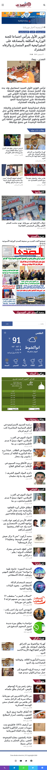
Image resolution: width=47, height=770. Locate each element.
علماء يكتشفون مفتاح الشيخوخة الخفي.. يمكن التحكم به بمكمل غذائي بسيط (17, 740)
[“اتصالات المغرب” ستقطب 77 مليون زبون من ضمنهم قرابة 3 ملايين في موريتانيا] (39, 600)
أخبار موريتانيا (29, 27)
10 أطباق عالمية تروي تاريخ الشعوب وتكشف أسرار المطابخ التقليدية (17, 714)
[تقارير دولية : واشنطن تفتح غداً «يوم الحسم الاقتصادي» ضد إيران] (34, 170)
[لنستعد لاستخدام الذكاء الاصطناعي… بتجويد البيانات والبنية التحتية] (39, 587)
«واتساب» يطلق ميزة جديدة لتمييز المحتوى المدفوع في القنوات (19, 626)
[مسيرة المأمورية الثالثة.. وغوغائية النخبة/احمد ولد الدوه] (8, 662)
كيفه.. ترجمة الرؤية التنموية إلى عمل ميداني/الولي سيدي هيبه (31, 671)
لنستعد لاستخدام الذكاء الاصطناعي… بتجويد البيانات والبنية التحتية (19, 585)
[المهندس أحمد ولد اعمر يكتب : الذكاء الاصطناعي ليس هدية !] (39, 614)
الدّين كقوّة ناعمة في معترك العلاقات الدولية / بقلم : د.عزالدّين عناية (19, 552)
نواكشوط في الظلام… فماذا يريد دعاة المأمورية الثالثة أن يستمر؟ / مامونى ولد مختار (17, 453)
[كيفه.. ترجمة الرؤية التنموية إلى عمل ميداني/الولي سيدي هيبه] (8, 672)
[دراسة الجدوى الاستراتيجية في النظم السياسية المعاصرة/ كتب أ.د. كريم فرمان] (39, 427)
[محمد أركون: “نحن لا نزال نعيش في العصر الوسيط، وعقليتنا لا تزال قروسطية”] (39, 539)
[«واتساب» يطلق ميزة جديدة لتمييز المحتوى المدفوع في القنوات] (39, 628)
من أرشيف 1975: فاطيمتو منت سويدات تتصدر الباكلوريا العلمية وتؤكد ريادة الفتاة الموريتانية (17, 727)
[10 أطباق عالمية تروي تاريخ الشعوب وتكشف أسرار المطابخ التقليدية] (39, 714)
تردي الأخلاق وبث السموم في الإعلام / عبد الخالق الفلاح (18, 465)
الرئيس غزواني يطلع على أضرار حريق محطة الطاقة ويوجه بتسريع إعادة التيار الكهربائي (12, 150)
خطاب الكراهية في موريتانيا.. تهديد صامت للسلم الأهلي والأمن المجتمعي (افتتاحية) (25, 224)
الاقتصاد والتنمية (24, 32)
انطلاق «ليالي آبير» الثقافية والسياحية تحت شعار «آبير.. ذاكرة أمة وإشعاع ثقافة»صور (18, 510)
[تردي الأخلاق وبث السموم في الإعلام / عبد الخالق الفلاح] (39, 466)
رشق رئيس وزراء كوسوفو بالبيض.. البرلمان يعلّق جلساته (18, 688)
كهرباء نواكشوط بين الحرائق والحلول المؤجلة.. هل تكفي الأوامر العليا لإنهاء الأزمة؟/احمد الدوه (35, 155)
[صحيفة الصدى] (23, 5)
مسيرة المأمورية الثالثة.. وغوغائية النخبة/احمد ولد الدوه (30, 661)
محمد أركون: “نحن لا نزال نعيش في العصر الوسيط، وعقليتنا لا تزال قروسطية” (17, 539)
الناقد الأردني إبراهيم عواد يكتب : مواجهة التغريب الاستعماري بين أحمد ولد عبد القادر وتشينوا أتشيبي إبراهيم (17, 525)
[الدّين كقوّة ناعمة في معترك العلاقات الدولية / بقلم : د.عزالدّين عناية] (39, 552)
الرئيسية (39, 27)
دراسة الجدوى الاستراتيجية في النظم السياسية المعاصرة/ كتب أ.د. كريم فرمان (17, 427)
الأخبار (32, 32)
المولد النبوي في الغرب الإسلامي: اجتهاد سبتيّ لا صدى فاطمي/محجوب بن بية (18, 440)
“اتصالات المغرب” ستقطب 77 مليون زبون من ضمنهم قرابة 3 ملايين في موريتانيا (18, 599)
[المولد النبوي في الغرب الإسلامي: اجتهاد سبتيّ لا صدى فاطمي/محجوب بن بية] (39, 440)
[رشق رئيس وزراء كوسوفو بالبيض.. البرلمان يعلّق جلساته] (39, 689)
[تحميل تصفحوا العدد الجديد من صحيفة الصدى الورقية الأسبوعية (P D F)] (23, 306)
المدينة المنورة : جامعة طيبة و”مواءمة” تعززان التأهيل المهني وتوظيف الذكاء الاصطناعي (17, 571)
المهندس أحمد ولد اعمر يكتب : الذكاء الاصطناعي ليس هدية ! (18, 611)
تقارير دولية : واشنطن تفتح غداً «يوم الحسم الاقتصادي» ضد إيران (35, 180)
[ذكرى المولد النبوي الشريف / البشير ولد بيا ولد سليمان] (39, 478)
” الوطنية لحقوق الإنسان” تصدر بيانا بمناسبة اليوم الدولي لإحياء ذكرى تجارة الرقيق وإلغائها (13, 180)
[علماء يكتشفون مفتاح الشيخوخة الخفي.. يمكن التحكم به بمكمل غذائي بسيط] (39, 740)
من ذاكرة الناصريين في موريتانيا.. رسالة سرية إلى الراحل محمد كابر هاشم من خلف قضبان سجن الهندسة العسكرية (17, 700)
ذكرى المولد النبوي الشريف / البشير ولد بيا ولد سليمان (18, 474)
